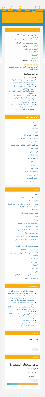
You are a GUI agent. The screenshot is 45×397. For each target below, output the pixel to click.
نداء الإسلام (34, 258)
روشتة (36, 125)
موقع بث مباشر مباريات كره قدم (23, 95)
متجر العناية (34, 148)
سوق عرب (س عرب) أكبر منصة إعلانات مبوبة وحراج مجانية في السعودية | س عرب (21, 316)
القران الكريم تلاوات (31, 175)
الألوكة (36, 271)
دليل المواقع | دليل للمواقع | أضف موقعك (24, 145)
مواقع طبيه (34, 168)
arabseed (35, 128)
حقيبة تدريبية (34, 216)
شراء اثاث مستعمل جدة (30, 226)
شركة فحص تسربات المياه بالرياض (26, 246)
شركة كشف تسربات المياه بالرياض (26, 236)
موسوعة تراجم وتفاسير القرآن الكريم (26, 275)
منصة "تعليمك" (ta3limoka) (29, 213)
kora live (35, 210)
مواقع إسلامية (28, 49)
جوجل (34, 368)
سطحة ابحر (34, 243)
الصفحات (23, 67)
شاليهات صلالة (33, 201)
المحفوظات (34, 69)
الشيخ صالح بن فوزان (31, 171)
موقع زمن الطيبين (28, 102)
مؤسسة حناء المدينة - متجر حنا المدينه (21, 291)
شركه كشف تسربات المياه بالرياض (26, 239)
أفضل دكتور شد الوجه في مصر (28, 223)
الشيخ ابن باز (34, 265)
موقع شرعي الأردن (27, 77)
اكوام (36, 194)
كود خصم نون (33, 152)
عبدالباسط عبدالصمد (31, 278)
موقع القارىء (33, 261)
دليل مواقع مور (33, 161)
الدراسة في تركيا (32, 158)
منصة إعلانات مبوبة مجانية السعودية (26, 197)
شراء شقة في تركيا (31, 233)
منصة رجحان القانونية (27, 320)
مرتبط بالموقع (14, 67)
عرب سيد (35, 132)
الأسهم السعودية (32, 178)
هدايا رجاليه (34, 165)
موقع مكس (30, 84)
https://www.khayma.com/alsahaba (26, 40)
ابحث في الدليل (33, 339)
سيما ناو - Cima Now (31, 135)
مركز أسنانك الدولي (31, 181)
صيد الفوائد (34, 268)
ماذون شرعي (29, 311)
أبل (35, 376)
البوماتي (35, 122)
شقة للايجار (34, 155)
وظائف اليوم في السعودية (29, 138)
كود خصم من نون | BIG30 (29, 249)
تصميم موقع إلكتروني (27, 109)
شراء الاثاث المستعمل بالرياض (28, 229)
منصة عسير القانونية (27, 322)
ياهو (35, 372)
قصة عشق (34, 142)
